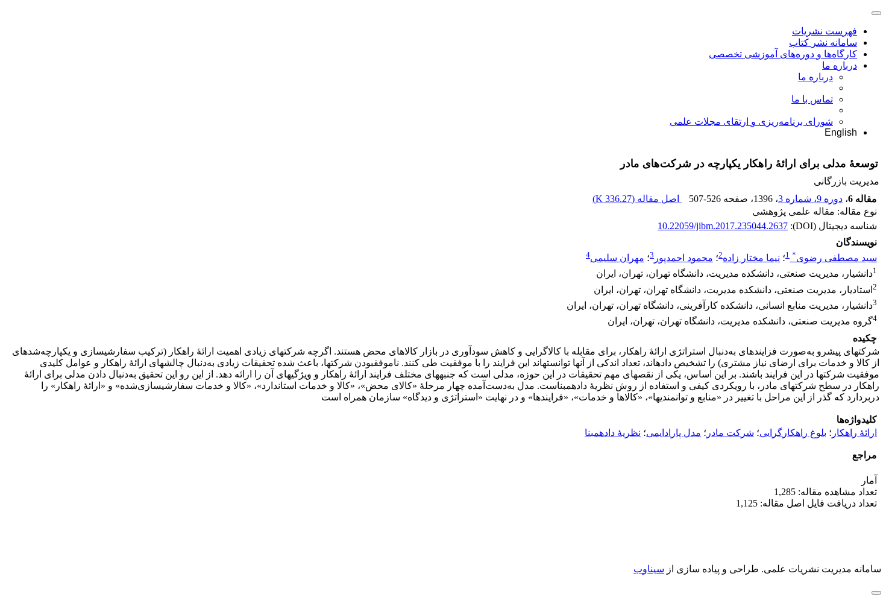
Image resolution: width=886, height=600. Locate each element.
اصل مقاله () (637, 199)
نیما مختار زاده (751, 258)
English (841, 132)
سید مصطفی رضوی (834, 258)
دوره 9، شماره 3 (810, 199)
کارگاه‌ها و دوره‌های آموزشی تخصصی (783, 54)
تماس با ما (812, 99)
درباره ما (839, 65)
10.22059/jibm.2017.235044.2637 (723, 226)
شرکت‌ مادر (730, 433)
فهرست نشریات (824, 31)
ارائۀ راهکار (854, 433)
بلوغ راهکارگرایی (792, 433)
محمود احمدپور (683, 258)
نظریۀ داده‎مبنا (613, 433)
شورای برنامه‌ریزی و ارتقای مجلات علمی (751, 121)
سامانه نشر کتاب (823, 42)
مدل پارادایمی (673, 433)
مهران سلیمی (617, 258)
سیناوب (648, 569)
